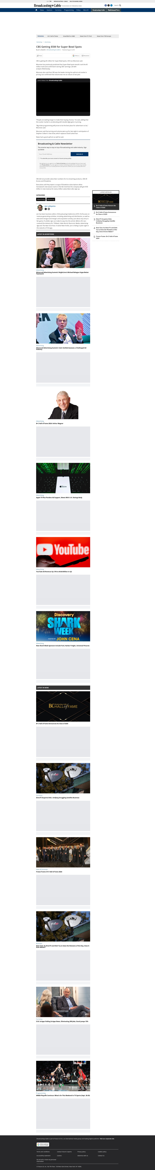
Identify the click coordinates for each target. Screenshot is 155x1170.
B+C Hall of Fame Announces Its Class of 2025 (106, 213)
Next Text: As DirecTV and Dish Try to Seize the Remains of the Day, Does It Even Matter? (106, 229)
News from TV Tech (86, 36)
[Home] (36, 10)
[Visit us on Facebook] (106, 5)
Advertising (47, 42)
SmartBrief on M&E (69, 36)
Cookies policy (102, 1152)
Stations (49, 10)
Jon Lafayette (42, 50)
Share (40, 55)
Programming (69, 10)
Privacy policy (82, 1152)
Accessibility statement (43, 1155)
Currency (58, 10)
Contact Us (101, 1155)
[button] (117, 5)
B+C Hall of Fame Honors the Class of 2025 (106, 206)
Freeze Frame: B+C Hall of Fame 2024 (107, 237)
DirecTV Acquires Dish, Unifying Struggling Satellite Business (105, 221)
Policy (78, 10)
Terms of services (61, 163)
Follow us (77, 55)
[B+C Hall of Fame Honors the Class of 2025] (105, 202)
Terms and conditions (43, 1152)
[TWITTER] (46, 209)
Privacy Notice (45, 165)
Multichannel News (76, 1)
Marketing (39, 42)
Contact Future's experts (64, 1152)
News (42, 10)
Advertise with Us (83, 1155)
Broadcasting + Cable (61, 1)
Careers (59, 1155)
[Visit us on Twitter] (108, 5)
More (85, 10)
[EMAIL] (49, 209)
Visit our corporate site (107, 1139)
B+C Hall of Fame (53, 36)
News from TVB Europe (104, 36)
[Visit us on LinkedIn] (111, 5)
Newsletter (86, 55)
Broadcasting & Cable (53, 50)
